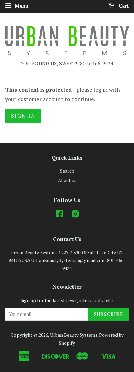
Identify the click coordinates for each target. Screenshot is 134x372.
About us (67, 180)
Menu (20, 5)
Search (67, 171)
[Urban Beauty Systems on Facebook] (59, 215)
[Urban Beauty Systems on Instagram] (75, 215)
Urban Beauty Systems (73, 335)
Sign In (23, 115)
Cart (123, 5)
